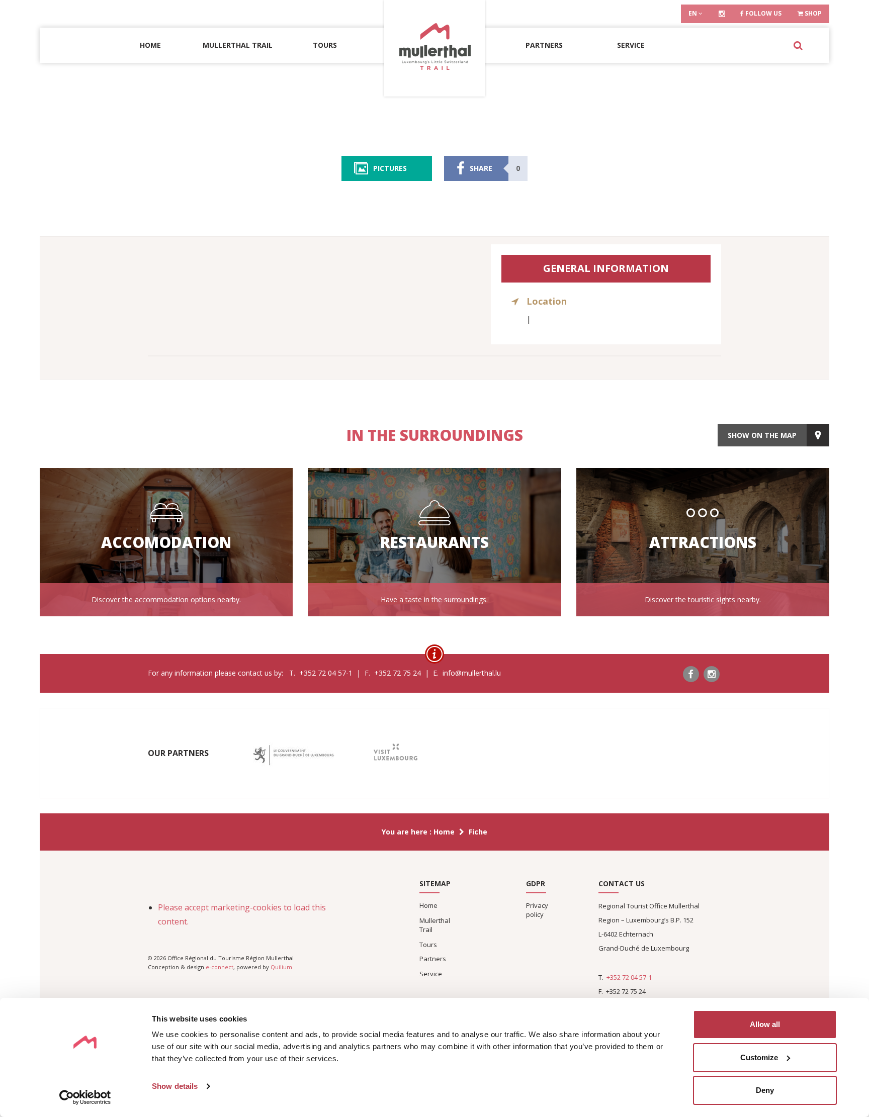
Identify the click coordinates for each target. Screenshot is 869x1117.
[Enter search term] (798, 45)
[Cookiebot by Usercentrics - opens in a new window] (85, 1097)
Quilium (281, 967)
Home (150, 45)
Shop (812, 13)
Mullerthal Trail (238, 45)
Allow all (765, 1024)
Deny (765, 1090)
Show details (175, 1086)
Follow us (762, 13)
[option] (293, 755)
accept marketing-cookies (233, 907)
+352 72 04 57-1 (629, 977)
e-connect (219, 967)
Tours (325, 45)
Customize (759, 1057)
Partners (544, 45)
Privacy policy (537, 910)
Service (631, 45)
